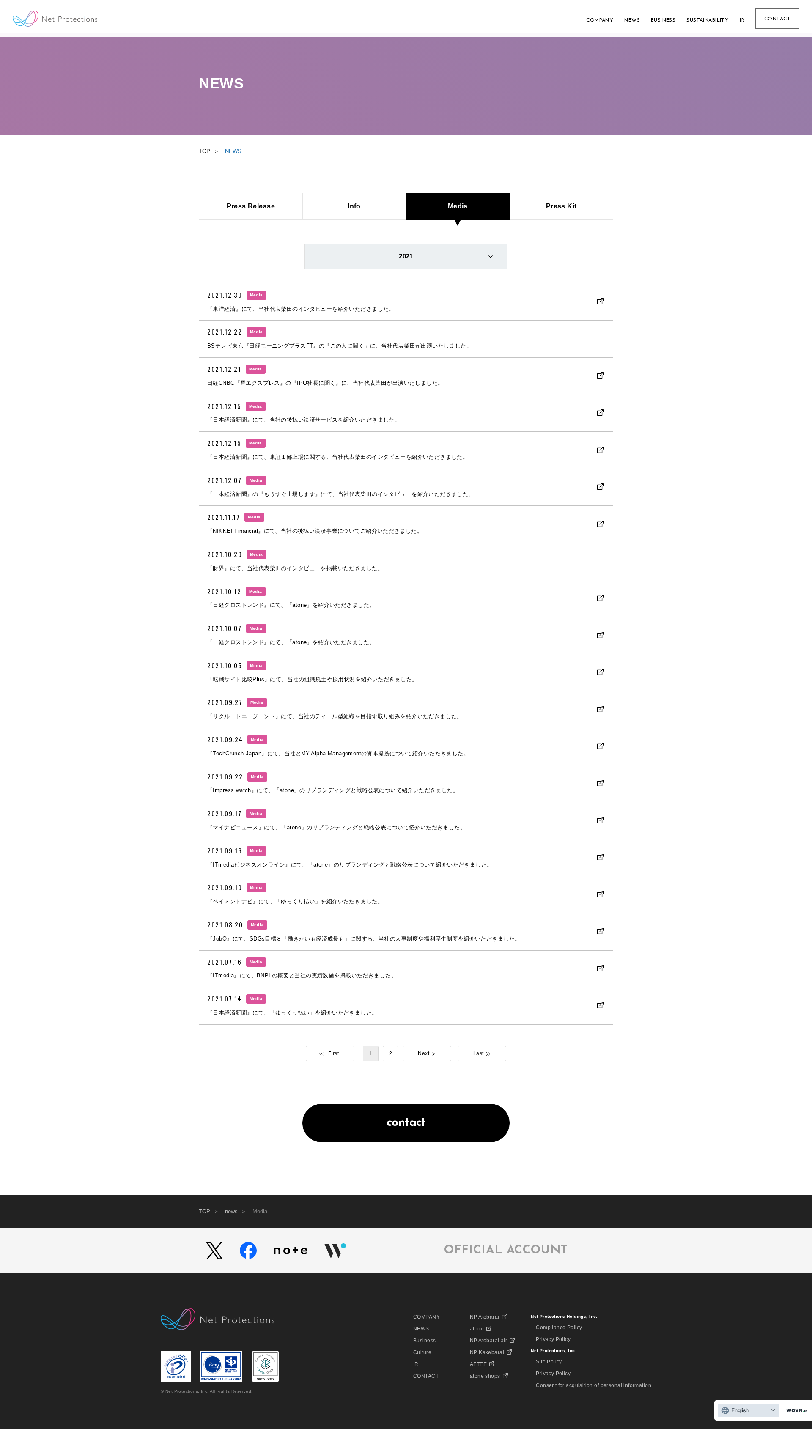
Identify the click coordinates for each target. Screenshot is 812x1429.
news (231, 1211)
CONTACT (426, 1376)
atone (477, 1329)
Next (423, 1053)
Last (478, 1053)
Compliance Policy (559, 1327)
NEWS (421, 1329)
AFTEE (478, 1364)
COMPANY (426, 1317)
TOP (204, 1211)
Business (424, 1341)
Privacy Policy (553, 1339)
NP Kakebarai (487, 1352)
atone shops (485, 1376)
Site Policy (549, 1362)
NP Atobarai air (488, 1341)
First (333, 1053)
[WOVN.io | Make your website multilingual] (795, 1411)
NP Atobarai (484, 1317)
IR (416, 1364)
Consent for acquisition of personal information (593, 1385)
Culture (422, 1352)
